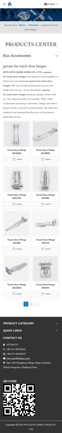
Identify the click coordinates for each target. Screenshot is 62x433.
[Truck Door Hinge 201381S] (16, 268)
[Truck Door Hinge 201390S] (45, 134)
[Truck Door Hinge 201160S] (16, 134)
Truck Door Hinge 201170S (16, 196)
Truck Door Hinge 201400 (16, 241)
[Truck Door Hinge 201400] (16, 223)
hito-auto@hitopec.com (18, 358)
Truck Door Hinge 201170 (45, 241)
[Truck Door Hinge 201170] (45, 223)
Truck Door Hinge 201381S (16, 286)
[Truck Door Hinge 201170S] (16, 179)
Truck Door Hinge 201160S (16, 151)
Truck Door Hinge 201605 (45, 286)
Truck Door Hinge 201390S (45, 151)
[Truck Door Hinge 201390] (45, 179)
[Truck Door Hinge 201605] (45, 268)
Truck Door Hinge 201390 (45, 196)
